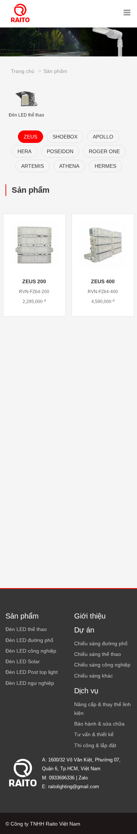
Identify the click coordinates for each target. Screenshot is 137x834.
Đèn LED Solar (22, 661)
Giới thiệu (90, 616)
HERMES (105, 166)
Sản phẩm (55, 71)
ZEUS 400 (103, 281)
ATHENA (69, 166)
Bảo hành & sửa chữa (99, 724)
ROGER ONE (104, 151)
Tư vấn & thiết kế (94, 734)
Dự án (84, 630)
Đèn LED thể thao (26, 115)
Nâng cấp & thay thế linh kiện (102, 708)
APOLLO (103, 137)
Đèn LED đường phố (29, 640)
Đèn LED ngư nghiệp (29, 683)
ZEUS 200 (34, 281)
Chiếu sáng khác (93, 676)
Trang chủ (22, 71)
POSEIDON (60, 151)
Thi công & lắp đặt (95, 745)
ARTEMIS (32, 166)
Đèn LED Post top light (31, 672)
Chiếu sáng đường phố (101, 643)
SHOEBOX (65, 137)
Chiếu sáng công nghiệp (102, 665)
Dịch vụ (86, 691)
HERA (24, 151)
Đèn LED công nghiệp (30, 651)
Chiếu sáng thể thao (97, 654)
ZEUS (30, 137)
